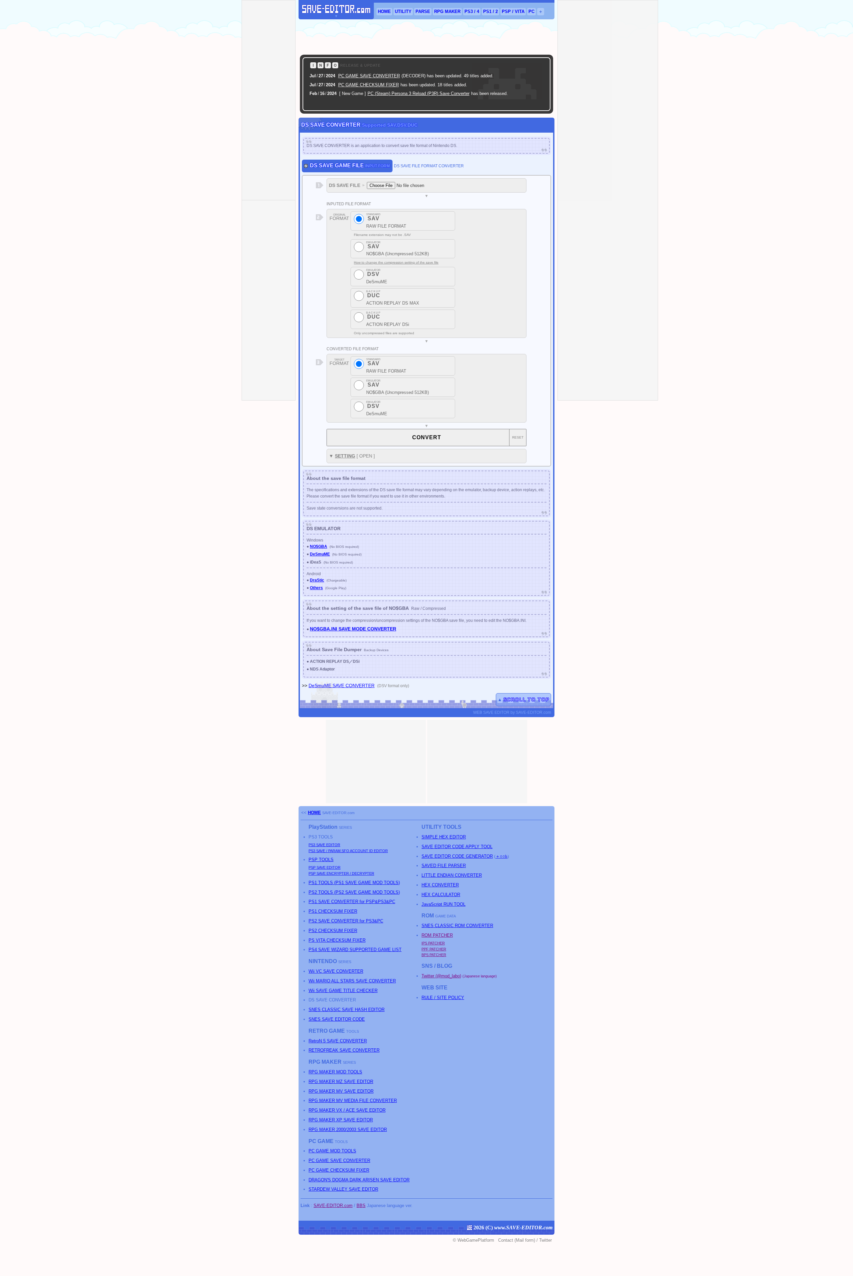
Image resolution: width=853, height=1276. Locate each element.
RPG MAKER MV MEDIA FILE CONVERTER (353, 1100)
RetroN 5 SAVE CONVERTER (338, 1040)
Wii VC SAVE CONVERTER (336, 971)
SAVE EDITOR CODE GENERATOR (457, 856)
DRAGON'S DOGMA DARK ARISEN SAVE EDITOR (359, 1179)
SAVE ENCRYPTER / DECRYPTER (341, 873)
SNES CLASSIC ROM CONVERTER (457, 925)
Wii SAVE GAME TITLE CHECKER (343, 990)
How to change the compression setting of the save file (396, 262)
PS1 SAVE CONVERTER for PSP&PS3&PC (352, 901)
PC (531, 11)
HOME (384, 11)
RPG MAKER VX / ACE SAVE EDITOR (347, 1110)
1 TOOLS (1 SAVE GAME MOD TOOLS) (354, 882)
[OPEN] (536, 103)
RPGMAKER (447, 11)
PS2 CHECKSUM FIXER (333, 930)
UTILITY (403, 11)
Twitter (545, 1240)
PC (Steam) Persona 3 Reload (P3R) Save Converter (418, 93)
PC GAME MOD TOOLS (332, 1150)
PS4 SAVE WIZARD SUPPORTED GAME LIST (355, 949)
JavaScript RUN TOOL (443, 904)
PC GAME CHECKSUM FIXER (368, 84)
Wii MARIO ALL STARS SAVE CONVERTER (352, 980)
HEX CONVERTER (440, 884)
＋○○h (501, 856)
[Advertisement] (426, 37)
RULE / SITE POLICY (443, 997)
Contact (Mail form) (516, 1240)
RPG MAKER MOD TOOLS (335, 1071)
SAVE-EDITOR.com (338, 813)
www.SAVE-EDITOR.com (523, 1227)
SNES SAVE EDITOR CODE (337, 1019)
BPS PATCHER (434, 955)
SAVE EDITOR (324, 845)
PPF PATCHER (434, 949)
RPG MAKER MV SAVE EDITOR (341, 1091)
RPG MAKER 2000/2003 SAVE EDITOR (348, 1129)
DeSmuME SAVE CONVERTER (342, 685)
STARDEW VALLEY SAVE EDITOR (343, 1189)
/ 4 (471, 11)
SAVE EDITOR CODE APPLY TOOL (457, 846)
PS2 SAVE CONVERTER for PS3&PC (346, 920)
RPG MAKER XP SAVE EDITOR (341, 1119)
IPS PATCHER (433, 943)
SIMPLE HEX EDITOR (444, 836)
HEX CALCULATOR (441, 894)
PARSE (423, 11)
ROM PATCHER (437, 935)
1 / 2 (490, 11)
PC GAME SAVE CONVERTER (369, 75)
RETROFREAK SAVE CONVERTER (344, 1050)
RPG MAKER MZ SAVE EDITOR (341, 1081)
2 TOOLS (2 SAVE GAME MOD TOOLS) (354, 892)
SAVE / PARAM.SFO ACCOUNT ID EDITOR (348, 851)
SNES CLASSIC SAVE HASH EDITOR (347, 1009)
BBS (361, 1205)
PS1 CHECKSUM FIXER (333, 911)
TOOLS (321, 859)
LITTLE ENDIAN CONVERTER (452, 875)
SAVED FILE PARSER (444, 865)
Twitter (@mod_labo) (441, 975)
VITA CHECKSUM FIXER (337, 940)
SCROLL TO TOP (526, 699)
